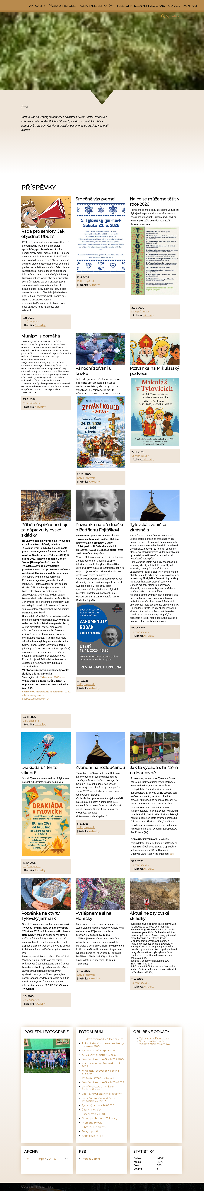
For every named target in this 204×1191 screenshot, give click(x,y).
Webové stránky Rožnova (154, 1044)
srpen (42, 1159)
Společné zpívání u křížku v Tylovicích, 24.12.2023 (98, 1099)
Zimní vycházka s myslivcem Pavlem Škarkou (98, 1088)
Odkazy (174, 5)
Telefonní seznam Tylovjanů (140, 5)
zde (172, 854)
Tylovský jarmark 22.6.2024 (98, 1078)
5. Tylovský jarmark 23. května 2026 (103, 1039)
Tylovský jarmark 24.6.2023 (98, 1105)
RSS (50, 1186)
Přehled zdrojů (91, 1158)
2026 (52, 1159)
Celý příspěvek (31, 321)
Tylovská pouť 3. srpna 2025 (98, 1050)
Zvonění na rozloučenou (100, 767)
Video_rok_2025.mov (52, 677)
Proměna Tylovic (92, 1122)
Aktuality (37, 5)
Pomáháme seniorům (96, 5)
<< (27, 1159)
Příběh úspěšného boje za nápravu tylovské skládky (45, 530)
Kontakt (190, 5)
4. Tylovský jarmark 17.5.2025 (99, 1054)
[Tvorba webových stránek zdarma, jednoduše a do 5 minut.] (46, 1187)
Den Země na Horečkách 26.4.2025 (103, 1059)
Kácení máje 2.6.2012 (94, 1114)
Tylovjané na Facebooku (154, 1038)
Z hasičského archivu (94, 1127)
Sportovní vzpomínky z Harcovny (102, 1093)
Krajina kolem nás (92, 1135)
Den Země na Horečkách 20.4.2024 (103, 1082)
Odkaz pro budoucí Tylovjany (100, 1118)
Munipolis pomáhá (40, 336)
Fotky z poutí (90, 1131)
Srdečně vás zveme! (95, 198)
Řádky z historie (62, 5)
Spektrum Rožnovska (152, 1041)
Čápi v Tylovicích (92, 1109)
